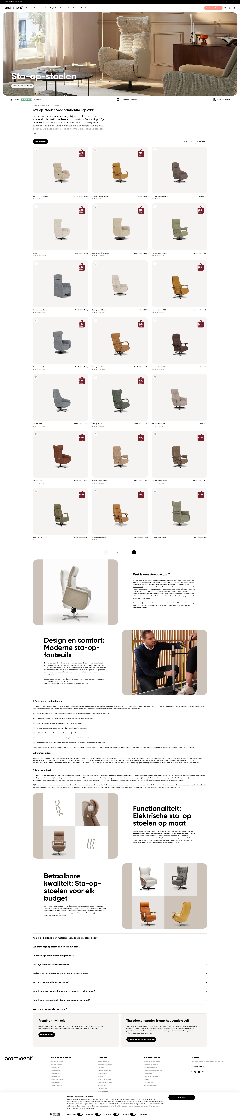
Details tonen (143, 1114)
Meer (34, 133)
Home (35, 105)
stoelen (42, 105)
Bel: (197, 1066)
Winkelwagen (234, 8)
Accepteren (181, 1097)
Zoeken (225, 8)
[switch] (98, 1114)
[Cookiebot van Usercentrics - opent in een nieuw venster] (55, 1114)
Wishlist (230, 8)
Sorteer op (200, 141)
